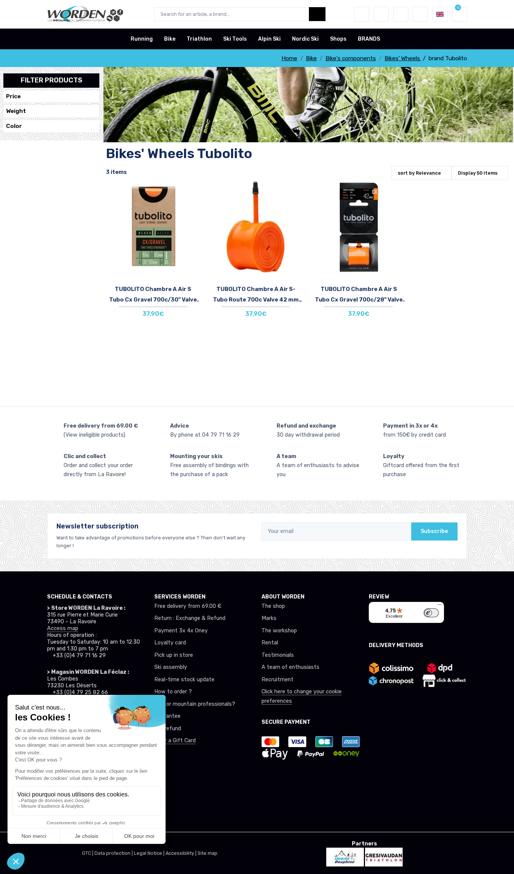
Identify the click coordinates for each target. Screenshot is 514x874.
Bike (169, 39)
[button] (361, 14)
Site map (207, 853)
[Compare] (191, 213)
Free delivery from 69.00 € (187, 606)
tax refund (167, 728)
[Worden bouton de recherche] (317, 14)
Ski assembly (170, 667)
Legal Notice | (150, 853)
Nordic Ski (305, 39)
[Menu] (439, 606)
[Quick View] (191, 234)
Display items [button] (477, 173)
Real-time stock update (184, 679)
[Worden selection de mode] (420, 14)
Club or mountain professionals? (194, 704)
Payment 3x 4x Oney (181, 630)
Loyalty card (170, 643)
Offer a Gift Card (175, 740)
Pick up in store (173, 655)
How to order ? (173, 691)
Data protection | (114, 853)
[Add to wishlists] (191, 192)
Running (142, 39)
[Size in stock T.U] (153, 236)
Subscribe (434, 531)
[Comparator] (400, 14)
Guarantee (167, 716)
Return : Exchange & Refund (189, 618)
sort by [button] (419, 173)
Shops (338, 39)
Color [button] (14, 126)
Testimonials (278, 655)
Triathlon (199, 39)
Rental (270, 643)
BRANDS (369, 39)
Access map (62, 628)
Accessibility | (182, 853)
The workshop (279, 630)
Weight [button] (16, 111)
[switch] (431, 612)
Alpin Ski (269, 39)
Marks (269, 618)
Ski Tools (235, 39)
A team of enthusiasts (290, 667)
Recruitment (277, 679)
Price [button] (13, 96)
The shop (273, 606)
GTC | (88, 853)
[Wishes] (381, 14)
